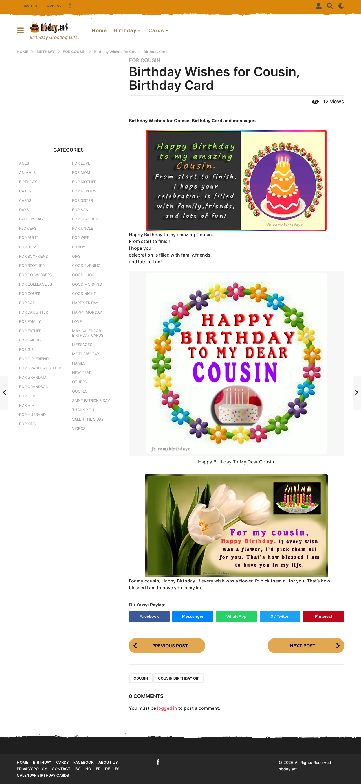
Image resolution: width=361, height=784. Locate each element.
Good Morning (87, 284)
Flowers (27, 228)
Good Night (84, 293)
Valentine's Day (88, 419)
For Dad (27, 303)
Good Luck (83, 275)
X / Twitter (280, 616)
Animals (27, 172)
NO (88, 769)
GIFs (76, 256)
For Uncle (82, 228)
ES (117, 769)
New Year (81, 372)
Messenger (192, 616)
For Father (30, 331)
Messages (82, 344)
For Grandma (33, 377)
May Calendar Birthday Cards (87, 333)
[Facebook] (158, 762)
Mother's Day (86, 354)
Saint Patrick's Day (91, 400)
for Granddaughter (40, 368)
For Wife (80, 237)
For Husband (32, 414)
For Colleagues (35, 284)
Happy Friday (85, 303)
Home (99, 30)
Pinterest (323, 616)
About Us (108, 762)
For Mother (84, 181)
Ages (24, 163)
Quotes (79, 391)
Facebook (149, 616)
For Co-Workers (35, 275)
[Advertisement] (68, 96)
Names (78, 363)
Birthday (125, 30)
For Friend (30, 340)
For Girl (27, 349)
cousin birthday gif (178, 678)
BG (78, 769)
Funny (78, 247)
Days (24, 209)
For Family (30, 321)
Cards (156, 30)
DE (107, 769)
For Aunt (28, 237)
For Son (80, 209)
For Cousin (144, 60)
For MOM (81, 172)
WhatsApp (236, 616)
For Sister (82, 200)
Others (79, 382)
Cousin (140, 678)
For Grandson (34, 386)
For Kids (27, 424)
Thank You (83, 410)
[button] (69, 5)
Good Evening (86, 265)
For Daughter (33, 312)
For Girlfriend (34, 358)
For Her (27, 396)
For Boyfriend (33, 256)
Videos (78, 428)
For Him (27, 405)
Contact (55, 6)
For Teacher (85, 219)
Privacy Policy (32, 769)
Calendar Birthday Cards (43, 775)
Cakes (25, 191)
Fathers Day (31, 219)
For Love (81, 163)
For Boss (28, 247)
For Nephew (84, 191)
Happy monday (87, 312)
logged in (167, 708)
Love (77, 321)
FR (98, 769)
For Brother (32, 265)
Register (31, 6)
